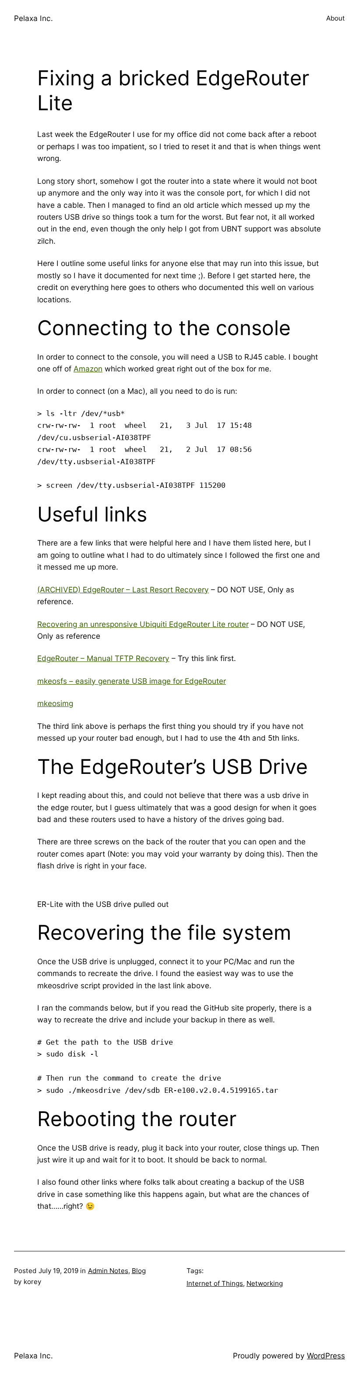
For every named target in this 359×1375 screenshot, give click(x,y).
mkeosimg (55, 703)
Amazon (88, 368)
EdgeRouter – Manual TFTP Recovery (103, 658)
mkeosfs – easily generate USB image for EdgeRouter (131, 681)
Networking (264, 1283)
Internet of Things (215, 1283)
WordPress (326, 1355)
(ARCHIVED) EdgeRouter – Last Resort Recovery (123, 589)
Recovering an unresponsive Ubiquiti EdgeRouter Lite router (143, 624)
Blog (139, 1271)
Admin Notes (108, 1271)
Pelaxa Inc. (33, 18)
